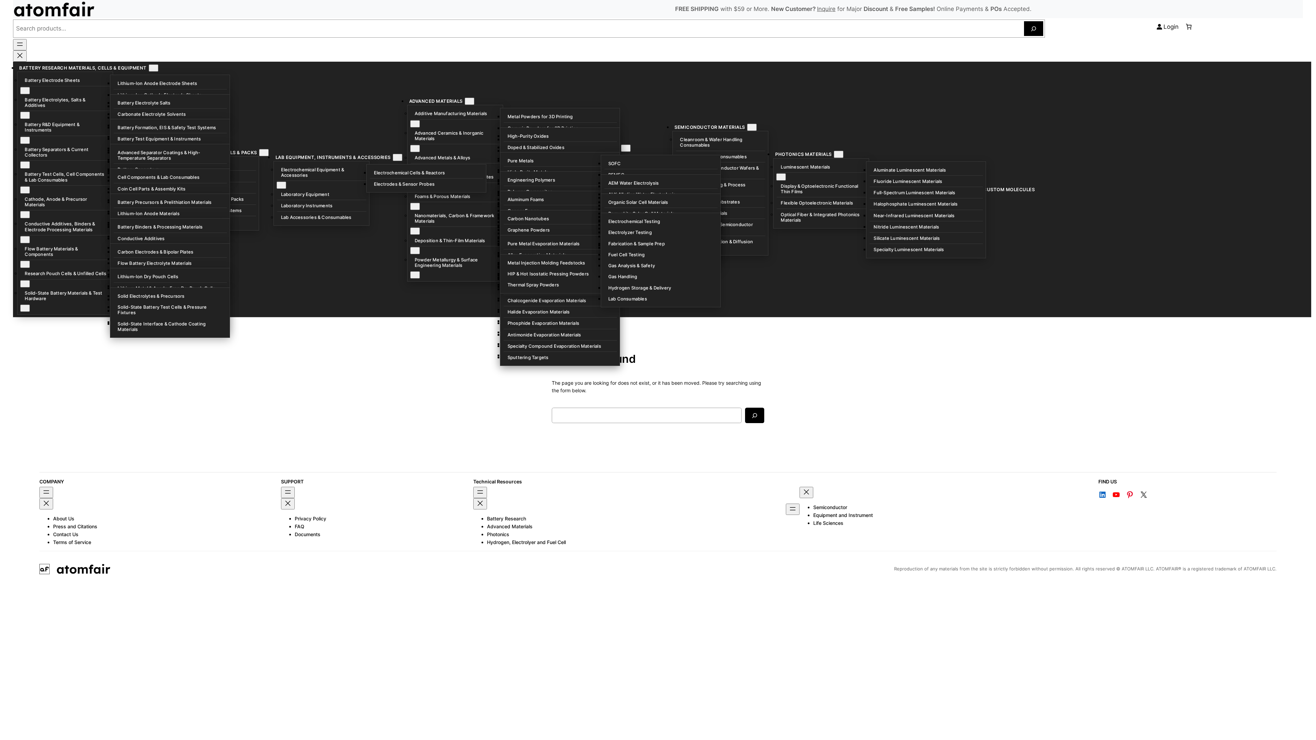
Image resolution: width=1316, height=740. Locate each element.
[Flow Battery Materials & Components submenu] (25, 264)
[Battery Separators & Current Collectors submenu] (25, 165)
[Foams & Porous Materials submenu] (415, 206)
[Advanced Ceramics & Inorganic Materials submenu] (415, 148)
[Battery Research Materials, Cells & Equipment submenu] (153, 68)
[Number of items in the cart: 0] (1188, 27)
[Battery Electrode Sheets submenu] (25, 90)
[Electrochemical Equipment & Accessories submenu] (281, 185)
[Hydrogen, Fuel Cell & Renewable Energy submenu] (626, 148)
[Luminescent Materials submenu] (781, 177)
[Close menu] (20, 56)
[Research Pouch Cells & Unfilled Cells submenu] (25, 283)
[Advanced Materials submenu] (469, 101)
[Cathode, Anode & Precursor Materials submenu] (25, 214)
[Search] (1033, 28)
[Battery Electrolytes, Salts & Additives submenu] (25, 115)
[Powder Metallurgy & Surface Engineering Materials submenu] (415, 275)
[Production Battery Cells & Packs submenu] (264, 152)
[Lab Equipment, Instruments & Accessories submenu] (397, 157)
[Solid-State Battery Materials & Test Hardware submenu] (25, 308)
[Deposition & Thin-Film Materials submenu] (415, 250)
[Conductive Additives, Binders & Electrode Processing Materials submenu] (25, 239)
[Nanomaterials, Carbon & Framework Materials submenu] (415, 231)
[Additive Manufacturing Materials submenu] (415, 123)
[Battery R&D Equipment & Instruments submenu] (25, 140)
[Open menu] (20, 44)
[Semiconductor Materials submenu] (752, 127)
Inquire (826, 8)
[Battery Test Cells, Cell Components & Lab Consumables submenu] (25, 190)
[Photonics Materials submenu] (838, 154)
